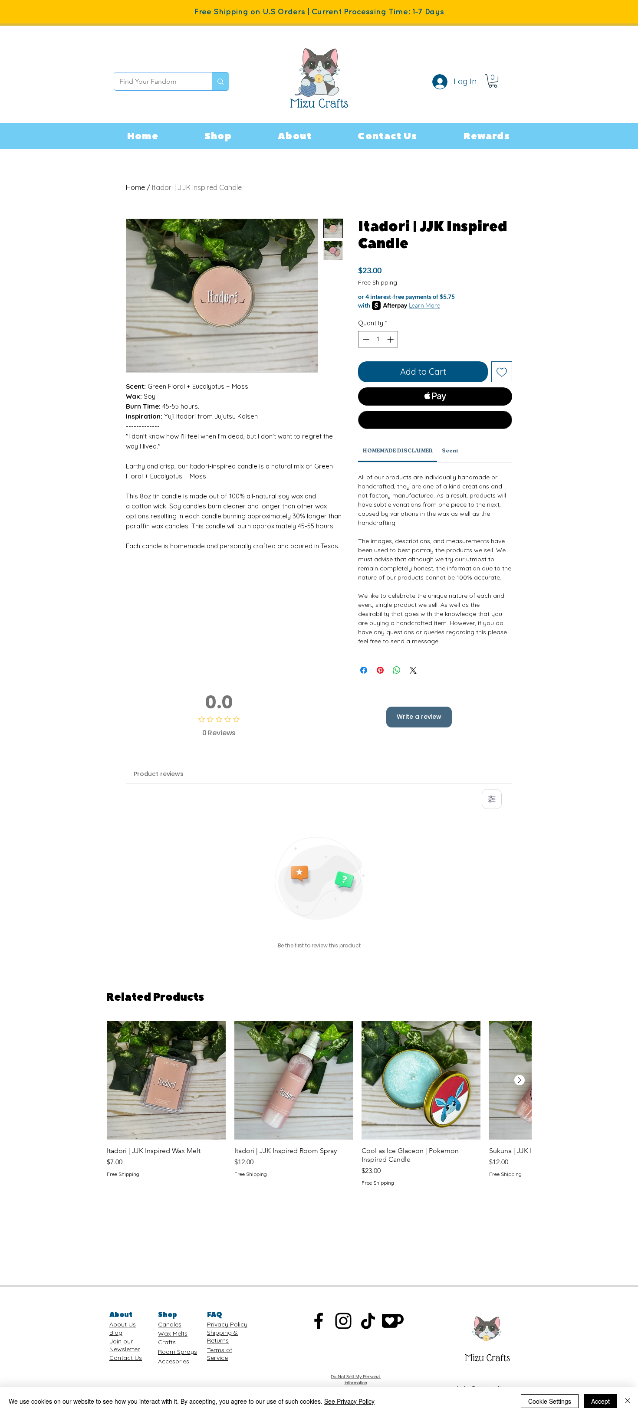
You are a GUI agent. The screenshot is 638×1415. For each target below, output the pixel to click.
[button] (218, 136)
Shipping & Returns (222, 1336)
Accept (600, 1401)
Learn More (424, 305)
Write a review (419, 716)
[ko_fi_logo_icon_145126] (393, 1321)
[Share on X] (413, 670)
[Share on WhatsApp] (396, 670)
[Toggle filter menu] (492, 799)
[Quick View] (166, 1080)
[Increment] (391, 339)
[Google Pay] (435, 420)
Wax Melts (172, 1333)
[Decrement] (365, 339)
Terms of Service (219, 1354)
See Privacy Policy (349, 1401)
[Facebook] (318, 1321)
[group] (319, 1104)
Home (135, 187)
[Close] (627, 1401)
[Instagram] (343, 1321)
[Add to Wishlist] (501, 371)
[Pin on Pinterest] (380, 670)
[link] (493, 81)
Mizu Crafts (487, 1357)
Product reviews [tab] (159, 774)
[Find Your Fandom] (220, 81)
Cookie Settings (549, 1401)
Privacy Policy (227, 1324)
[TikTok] (368, 1321)
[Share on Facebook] (363, 670)
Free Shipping (377, 282)
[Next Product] (519, 1080)
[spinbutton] (378, 339)
